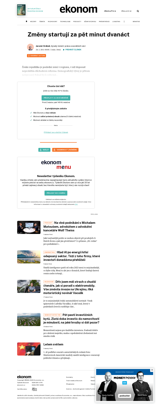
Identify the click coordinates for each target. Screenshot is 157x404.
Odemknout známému (67, 150)
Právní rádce (104, 21)
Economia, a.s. (39, 380)
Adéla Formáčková (92, 389)
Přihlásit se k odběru (56, 193)
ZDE (76, 204)
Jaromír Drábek (43, 46)
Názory (33, 21)
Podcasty (77, 21)
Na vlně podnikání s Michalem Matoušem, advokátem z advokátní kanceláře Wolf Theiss (69, 226)
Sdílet (46, 150)
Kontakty (69, 377)
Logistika (116, 21)
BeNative (136, 21)
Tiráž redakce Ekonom (74, 380)
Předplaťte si (110, 11)
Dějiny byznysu (90, 21)
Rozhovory (52, 21)
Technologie (65, 21)
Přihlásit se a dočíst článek (56, 132)
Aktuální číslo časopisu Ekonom (35, 10)
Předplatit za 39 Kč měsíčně (56, 98)
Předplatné (70, 384)
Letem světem (53, 344)
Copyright (20, 380)
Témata (42, 21)
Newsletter (95, 380)
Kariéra (93, 377)
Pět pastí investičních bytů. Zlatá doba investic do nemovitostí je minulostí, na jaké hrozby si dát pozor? (71, 318)
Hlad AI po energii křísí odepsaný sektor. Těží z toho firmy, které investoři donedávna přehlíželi (71, 255)
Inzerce (69, 389)
